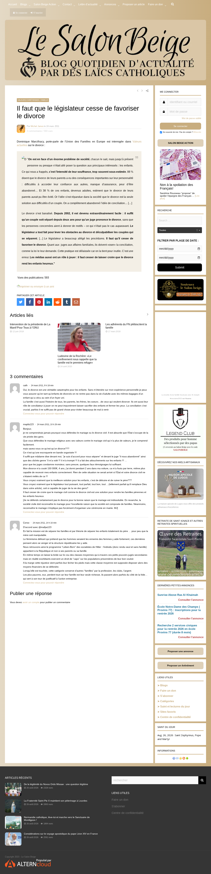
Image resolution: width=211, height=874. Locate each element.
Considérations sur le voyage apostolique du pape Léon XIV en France (61, 833)
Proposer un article (134, 4)
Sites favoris (168, 711)
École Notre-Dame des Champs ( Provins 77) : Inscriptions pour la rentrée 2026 (179, 610)
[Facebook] (30, 302)
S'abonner (118, 806)
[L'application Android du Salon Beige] (187, 758)
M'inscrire (197, 132)
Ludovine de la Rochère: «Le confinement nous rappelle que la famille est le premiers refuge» (77, 359)
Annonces (110, 4)
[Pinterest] (39, 302)
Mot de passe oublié (191, 118)
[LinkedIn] (48, 302)
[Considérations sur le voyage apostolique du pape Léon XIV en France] (13, 844)
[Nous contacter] (177, 758)
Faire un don (168, 690)
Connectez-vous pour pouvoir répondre (43, 413)
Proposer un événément (180, 665)
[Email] (76, 302)
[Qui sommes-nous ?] (174, 758)
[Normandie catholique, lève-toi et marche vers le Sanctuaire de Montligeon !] (13, 828)
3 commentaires (34, 131)
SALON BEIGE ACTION (180, 143)
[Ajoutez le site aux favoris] (180, 758)
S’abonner (166, 696)
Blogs (23, 4)
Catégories (167, 701)
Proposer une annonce (180, 651)
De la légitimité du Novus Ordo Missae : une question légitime (56, 784)
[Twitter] (20, 302)
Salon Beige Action (45, 4)
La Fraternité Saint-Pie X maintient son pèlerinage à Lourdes (55, 800)
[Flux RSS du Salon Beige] (183, 758)
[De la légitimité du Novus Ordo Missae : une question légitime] (13, 795)
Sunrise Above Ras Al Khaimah (177, 594)
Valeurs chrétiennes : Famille (33, 100)
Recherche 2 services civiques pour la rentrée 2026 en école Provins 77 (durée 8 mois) (177, 629)
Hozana (188, 398)
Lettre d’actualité (88, 4)
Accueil (12, 4)
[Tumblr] (67, 302)
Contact (67, 4)
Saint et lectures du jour (175, 706)
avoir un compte (31, 602)
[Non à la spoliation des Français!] (180, 179)
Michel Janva (37, 126)
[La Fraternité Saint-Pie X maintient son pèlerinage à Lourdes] (13, 811)
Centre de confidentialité (175, 717)
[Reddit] (57, 302)
